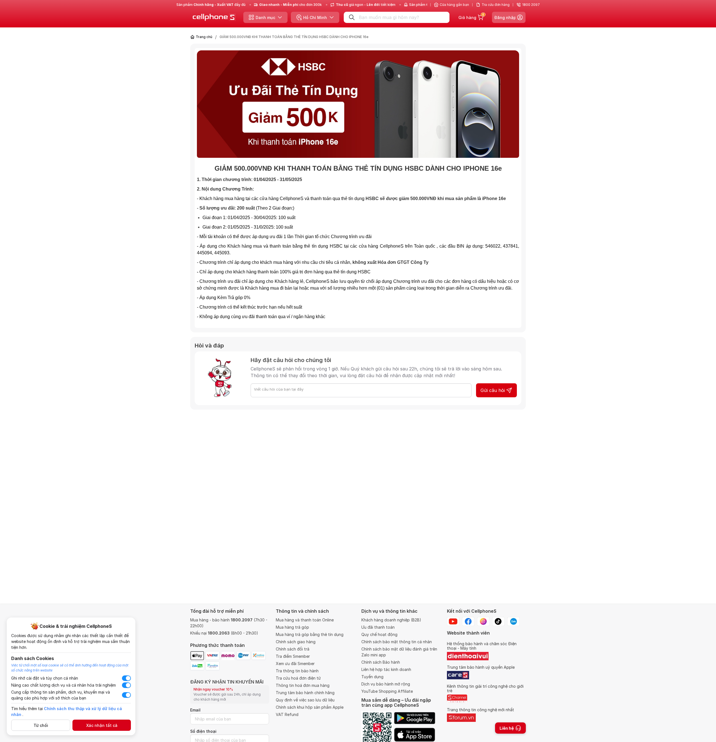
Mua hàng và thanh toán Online (305, 619)
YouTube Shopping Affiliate (387, 691)
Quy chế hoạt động (379, 634)
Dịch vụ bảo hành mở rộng (385, 684)
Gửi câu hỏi (493, 390)
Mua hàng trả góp (292, 627)
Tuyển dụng (372, 676)
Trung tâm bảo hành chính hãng (305, 692)
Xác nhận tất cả (101, 725)
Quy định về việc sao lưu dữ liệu (305, 700)
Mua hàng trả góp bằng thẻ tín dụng (309, 634)
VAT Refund (287, 714)
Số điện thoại (203, 731)
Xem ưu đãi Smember (295, 663)
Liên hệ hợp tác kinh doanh (386, 669)
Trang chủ (204, 37)
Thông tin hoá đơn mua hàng (302, 685)
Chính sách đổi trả (292, 649)
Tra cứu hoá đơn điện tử (298, 678)
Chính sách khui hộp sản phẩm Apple (309, 707)
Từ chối (41, 725)
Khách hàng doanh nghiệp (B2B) (391, 619)
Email (195, 710)
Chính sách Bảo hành (380, 662)
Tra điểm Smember (293, 656)
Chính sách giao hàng (295, 641)
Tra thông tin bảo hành (297, 670)
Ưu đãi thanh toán (378, 627)
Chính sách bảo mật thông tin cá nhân (396, 641)
